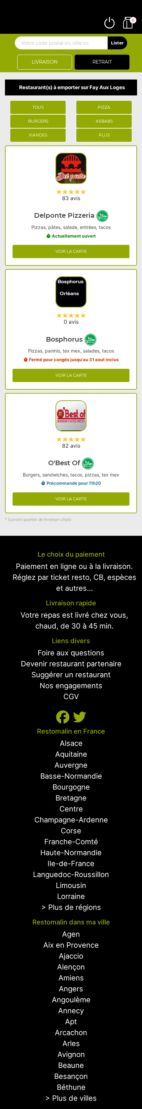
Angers (71, 988)
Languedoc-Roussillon (71, 874)
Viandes (38, 135)
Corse (71, 830)
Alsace (71, 743)
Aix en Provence (71, 945)
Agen (71, 934)
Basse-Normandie (71, 776)
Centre (71, 808)
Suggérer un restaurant (71, 674)
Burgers (38, 121)
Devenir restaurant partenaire (71, 663)
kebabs (104, 121)
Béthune (71, 1087)
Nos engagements (71, 685)
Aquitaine (71, 754)
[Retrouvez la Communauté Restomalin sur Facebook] (64, 717)
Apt (71, 1021)
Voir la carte (71, 251)
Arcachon (71, 1032)
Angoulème (71, 999)
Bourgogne (71, 787)
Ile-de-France (71, 863)
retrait (102, 62)
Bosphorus (65, 339)
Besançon (71, 1076)
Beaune (71, 1065)
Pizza (104, 107)
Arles (71, 1043)
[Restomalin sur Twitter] (79, 717)
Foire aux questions (71, 652)
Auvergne (71, 765)
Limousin (71, 885)
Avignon (71, 1054)
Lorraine (71, 896)
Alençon (71, 967)
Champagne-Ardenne (71, 819)
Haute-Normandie (71, 852)
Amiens (71, 977)
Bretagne (71, 798)
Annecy (71, 1010)
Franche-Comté (71, 841)
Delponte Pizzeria (65, 215)
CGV (71, 696)
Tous (38, 107)
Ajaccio (71, 956)
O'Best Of (65, 463)
